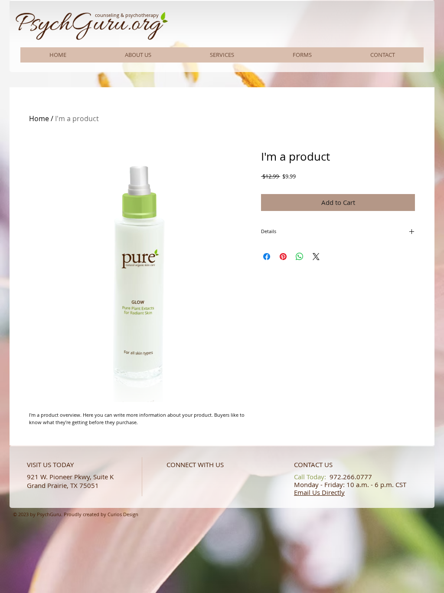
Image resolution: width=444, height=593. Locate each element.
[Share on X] (316, 256)
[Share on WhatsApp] (299, 256)
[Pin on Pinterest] (283, 256)
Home (39, 118)
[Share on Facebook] (266, 256)
